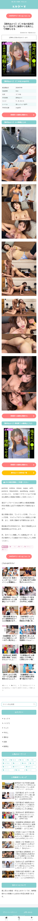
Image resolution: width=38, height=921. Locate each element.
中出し (6, 546)
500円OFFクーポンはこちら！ (19, 16)
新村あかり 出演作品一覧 (19, 473)
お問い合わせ (28, 912)
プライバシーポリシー (10, 912)
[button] (34, 704)
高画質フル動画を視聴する (19, 115)
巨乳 (21, 546)
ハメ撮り (14, 546)
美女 (5, 549)
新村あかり (29, 546)
